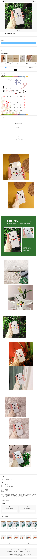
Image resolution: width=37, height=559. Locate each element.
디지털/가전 (6, 478)
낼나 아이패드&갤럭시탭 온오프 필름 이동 (3, 525)
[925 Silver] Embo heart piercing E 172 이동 (3, 60)
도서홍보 (28, 554)
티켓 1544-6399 (15, 551)
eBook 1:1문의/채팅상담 (26, 551)
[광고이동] (33, 1)
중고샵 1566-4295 (20, 551)
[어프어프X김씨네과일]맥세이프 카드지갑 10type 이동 (3, 539)
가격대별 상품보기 (7, 479)
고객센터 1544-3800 (9, 551)
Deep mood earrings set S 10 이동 (22, 60)
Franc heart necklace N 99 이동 (29, 60)
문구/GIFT (2, 478)
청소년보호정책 (15, 554)
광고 (30, 554)
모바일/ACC (10, 478)
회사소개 (21, 554)
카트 (36, 1)
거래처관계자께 (24, 554)
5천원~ (11, 479)
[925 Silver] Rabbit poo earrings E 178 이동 (16, 60)
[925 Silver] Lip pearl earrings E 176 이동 (10, 60)
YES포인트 (2, 40)
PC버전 (19, 554)
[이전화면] (1, 1)
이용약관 (7, 554)
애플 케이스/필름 (14, 478)
